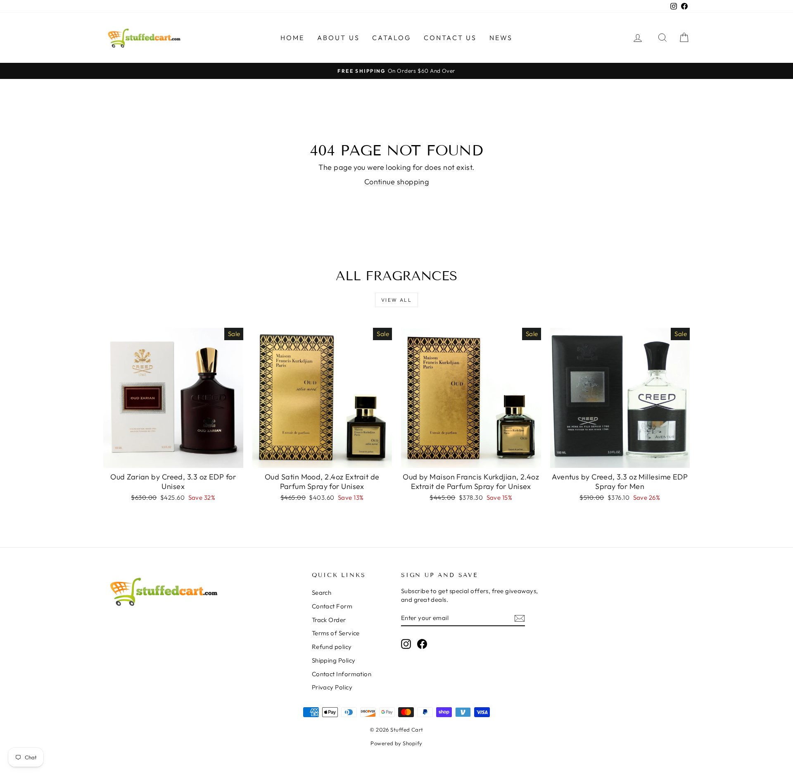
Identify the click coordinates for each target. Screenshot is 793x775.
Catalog (391, 37)
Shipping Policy (334, 660)
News (501, 37)
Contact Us (450, 37)
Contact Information (342, 674)
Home (292, 37)
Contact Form (332, 606)
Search (322, 592)
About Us (338, 37)
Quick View (173, 459)
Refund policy (332, 647)
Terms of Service (336, 633)
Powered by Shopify (396, 743)
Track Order (329, 620)
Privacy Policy (332, 687)
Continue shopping (396, 181)
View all (396, 300)
